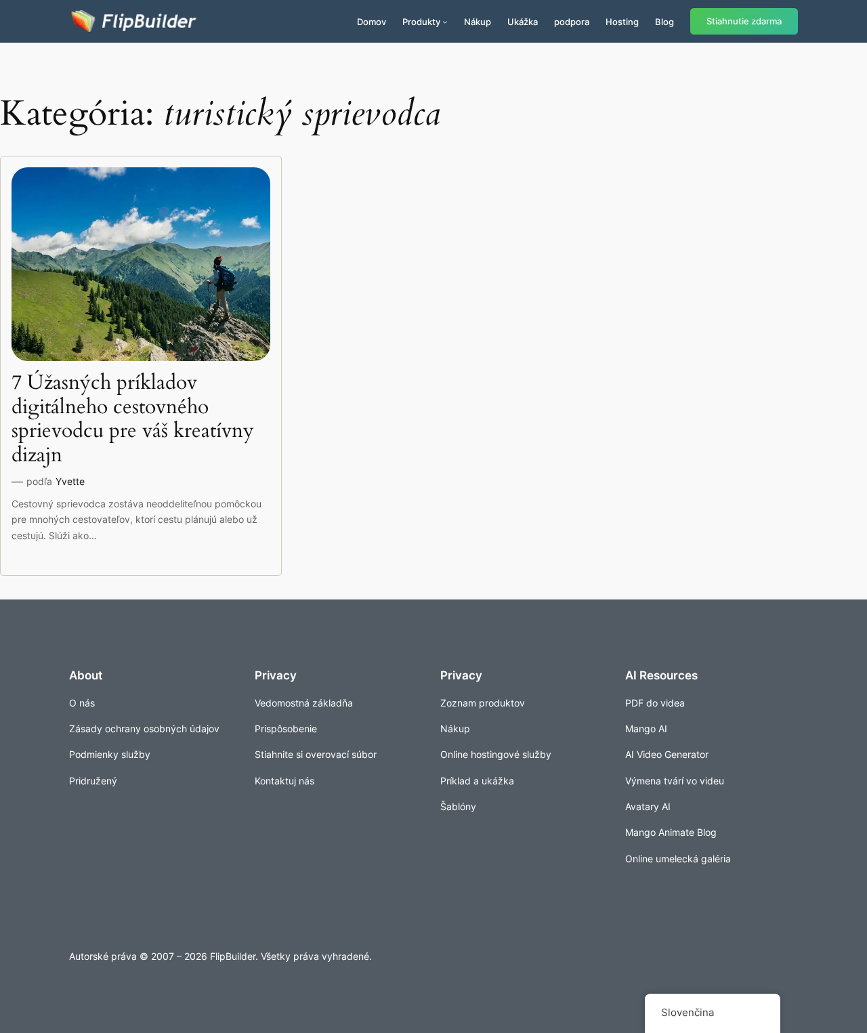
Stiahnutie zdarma (744, 21)
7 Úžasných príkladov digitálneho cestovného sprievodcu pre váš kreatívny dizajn (133, 419)
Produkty (421, 21)
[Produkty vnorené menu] (445, 21)
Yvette (70, 481)
